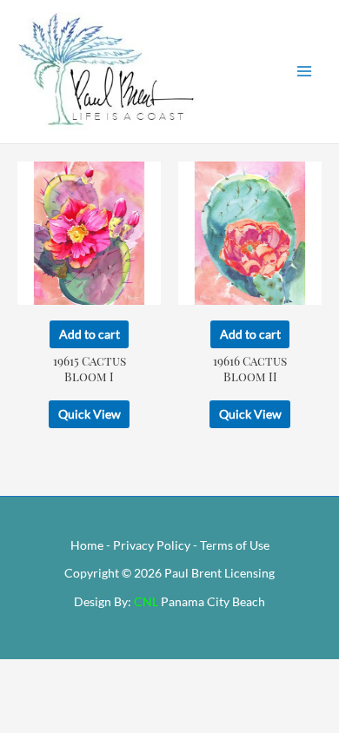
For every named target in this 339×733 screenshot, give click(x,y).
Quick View (89, 413)
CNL (146, 601)
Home (86, 545)
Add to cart (89, 334)
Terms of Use (234, 545)
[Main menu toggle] (305, 72)
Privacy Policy (151, 545)
